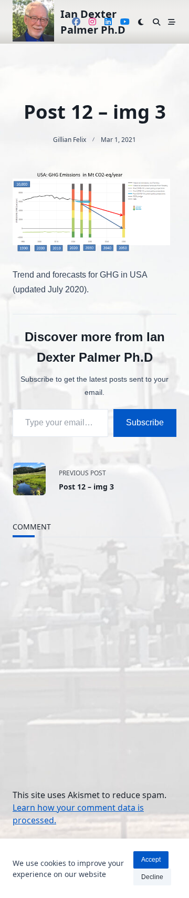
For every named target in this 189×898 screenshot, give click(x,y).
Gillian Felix (69, 139)
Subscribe (145, 422)
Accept (151, 859)
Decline (152, 877)
